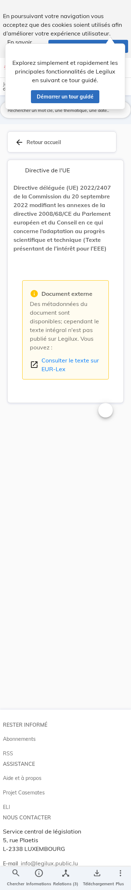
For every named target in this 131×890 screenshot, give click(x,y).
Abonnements (19, 739)
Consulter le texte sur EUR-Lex (64, 365)
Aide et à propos (22, 778)
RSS (8, 753)
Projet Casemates (24, 792)
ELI (6, 807)
